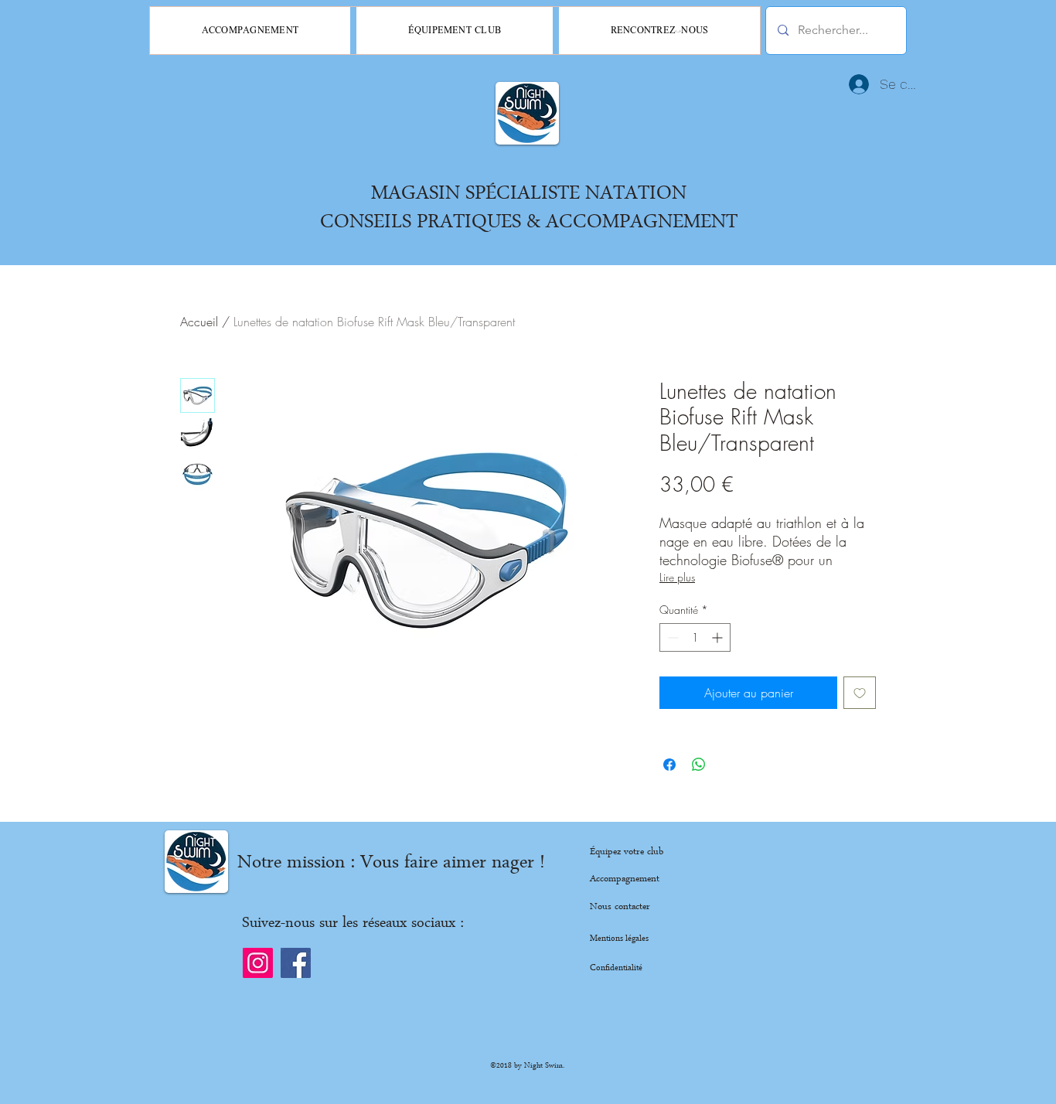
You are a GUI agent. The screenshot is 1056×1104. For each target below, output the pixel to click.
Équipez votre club (626, 852)
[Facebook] (296, 963)
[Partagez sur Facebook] (669, 764)
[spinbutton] (695, 637)
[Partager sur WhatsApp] (699, 764)
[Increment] (718, 637)
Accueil (199, 321)
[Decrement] (671, 637)
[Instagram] (258, 963)
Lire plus (677, 577)
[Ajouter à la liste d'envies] (859, 692)
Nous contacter (620, 907)
